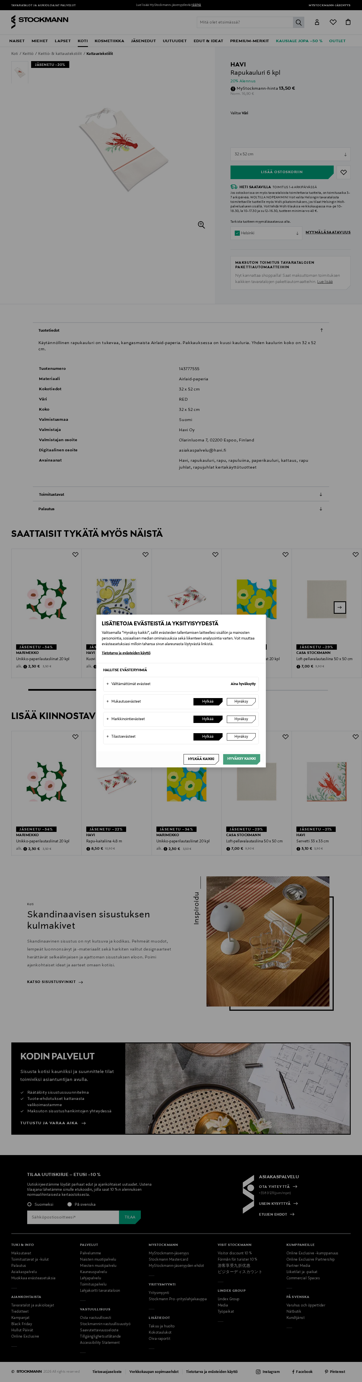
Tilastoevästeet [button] (120, 736)
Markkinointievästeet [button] (125, 719)
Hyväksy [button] (241, 702)
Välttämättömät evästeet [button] (128, 684)
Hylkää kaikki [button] (201, 759)
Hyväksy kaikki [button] (241, 759)
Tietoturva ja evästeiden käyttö (126, 653)
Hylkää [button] (208, 702)
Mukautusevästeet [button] (123, 701)
